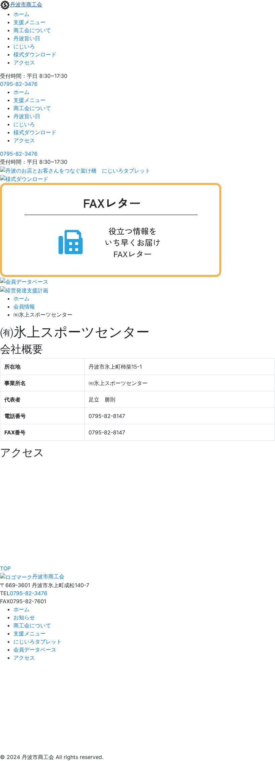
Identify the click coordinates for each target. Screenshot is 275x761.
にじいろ (24, 46)
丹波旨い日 (26, 38)
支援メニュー (29, 22)
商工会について (32, 30)
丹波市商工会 (26, 4)
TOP (5, 568)
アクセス (24, 62)
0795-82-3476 (19, 84)
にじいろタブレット (37, 641)
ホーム (21, 14)
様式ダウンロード (34, 54)
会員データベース (34, 649)
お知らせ (24, 617)
